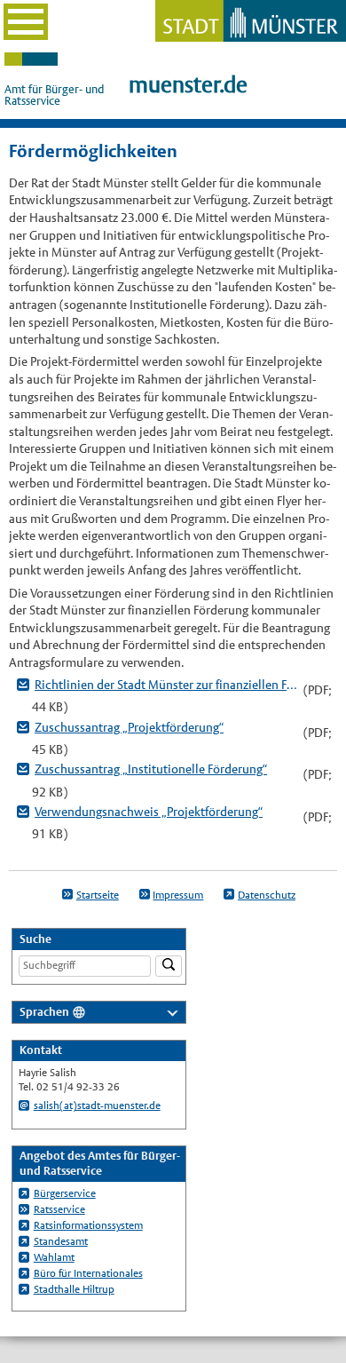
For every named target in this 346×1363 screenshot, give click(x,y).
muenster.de (188, 85)
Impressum (178, 895)
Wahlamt (54, 1257)
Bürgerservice (65, 1193)
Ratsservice (59, 1209)
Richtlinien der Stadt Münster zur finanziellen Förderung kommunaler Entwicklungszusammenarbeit (166, 685)
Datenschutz (266, 895)
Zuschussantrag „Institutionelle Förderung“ (151, 769)
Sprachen (44, 1011)
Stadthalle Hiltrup (74, 1289)
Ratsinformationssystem (88, 1225)
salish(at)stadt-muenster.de (97, 1105)
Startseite (97, 895)
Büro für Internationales (88, 1273)
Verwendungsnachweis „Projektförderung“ (149, 811)
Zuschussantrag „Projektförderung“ (129, 727)
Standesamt (61, 1241)
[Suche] (168, 966)
